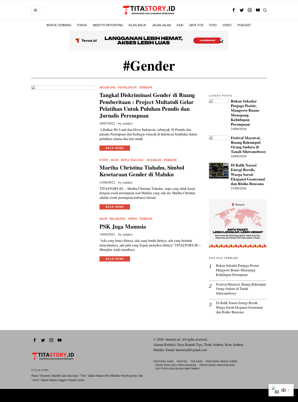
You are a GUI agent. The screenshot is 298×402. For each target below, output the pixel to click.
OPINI (132, 219)
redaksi (127, 123)
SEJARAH (154, 160)
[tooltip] (233, 10)
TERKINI (145, 87)
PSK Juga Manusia (122, 226)
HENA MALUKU (132, 160)
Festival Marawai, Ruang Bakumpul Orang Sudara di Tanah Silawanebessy (248, 144)
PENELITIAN (127, 87)
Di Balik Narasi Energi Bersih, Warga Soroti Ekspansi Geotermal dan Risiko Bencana (248, 174)
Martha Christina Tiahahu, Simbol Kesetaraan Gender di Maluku (141, 171)
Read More (115, 148)
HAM (114, 160)
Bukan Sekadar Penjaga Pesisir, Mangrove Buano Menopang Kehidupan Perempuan (245, 112)
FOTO (103, 160)
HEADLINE (107, 87)
